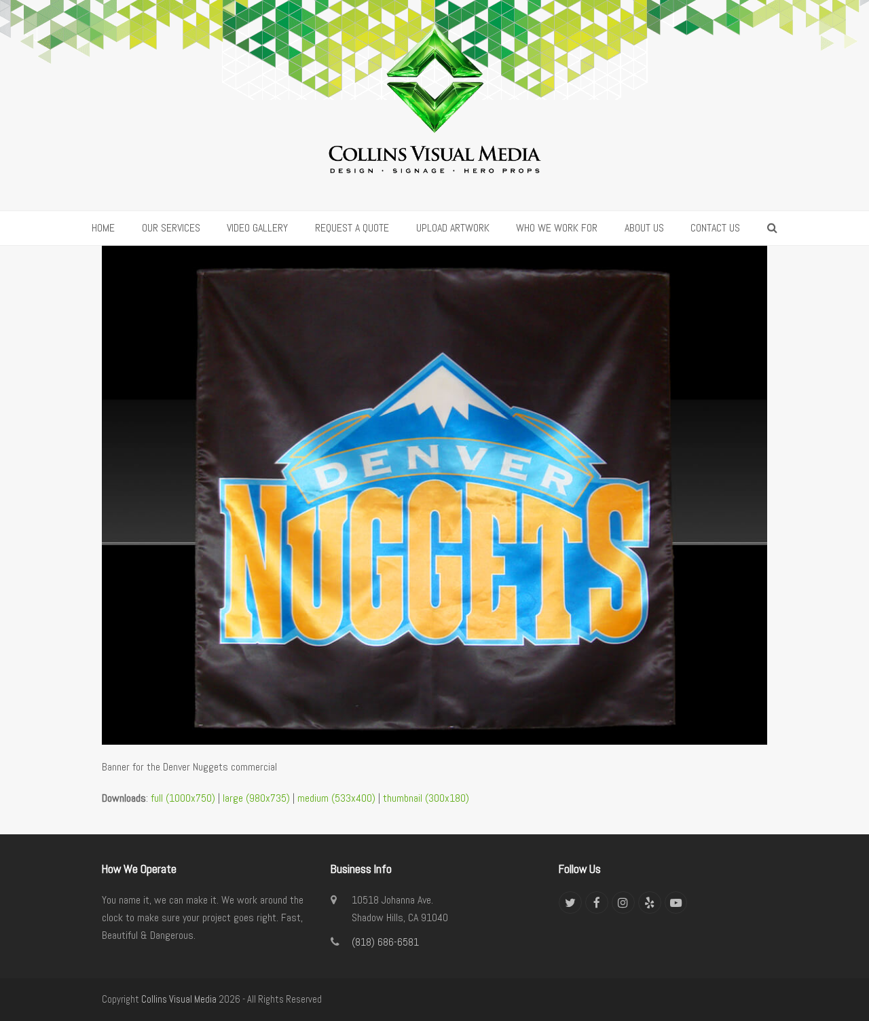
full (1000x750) (183, 798)
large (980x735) (256, 798)
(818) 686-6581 (385, 942)
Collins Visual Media (179, 999)
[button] (772, 228)
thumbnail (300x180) (426, 798)
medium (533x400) (336, 798)
